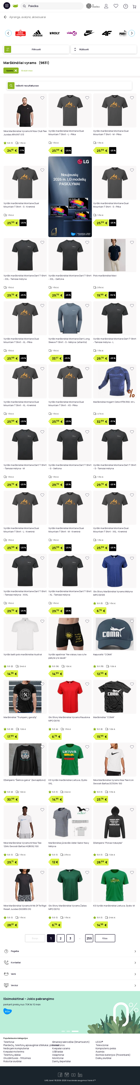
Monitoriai (58, 1058)
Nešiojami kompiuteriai (16, 1048)
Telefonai (8, 1041)
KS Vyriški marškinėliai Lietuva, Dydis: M (114, 905)
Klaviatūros (58, 1045)
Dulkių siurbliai (103, 1058)
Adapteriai (58, 1054)
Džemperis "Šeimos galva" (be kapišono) (25, 780)
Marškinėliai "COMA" (104, 717)
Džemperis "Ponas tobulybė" (108, 842)
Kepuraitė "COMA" (102, 654)
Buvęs (35, 938)
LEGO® (99, 1041)
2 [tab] (68, 1031)
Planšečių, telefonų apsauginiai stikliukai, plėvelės (31, 1045)
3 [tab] (75, 1031)
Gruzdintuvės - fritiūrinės (17, 1058)
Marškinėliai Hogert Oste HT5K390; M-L (114, 401)
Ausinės (100, 1051)
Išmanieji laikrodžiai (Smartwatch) (71, 1041)
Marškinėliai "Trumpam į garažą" (20, 717)
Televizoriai (102, 1045)
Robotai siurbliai (12, 1061)
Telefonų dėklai (12, 1054)
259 (89, 938)
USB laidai (57, 1051)
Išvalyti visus (26, 70)
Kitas (105, 938)
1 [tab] (63, 1031)
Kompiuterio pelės (106, 1048)
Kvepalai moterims (13, 1051)
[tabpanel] (70, 1012)
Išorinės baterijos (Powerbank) (113, 1054)
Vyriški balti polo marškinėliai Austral (23, 654)
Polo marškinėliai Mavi (104, 275)
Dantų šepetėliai (61, 1061)
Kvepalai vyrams (61, 1048)
